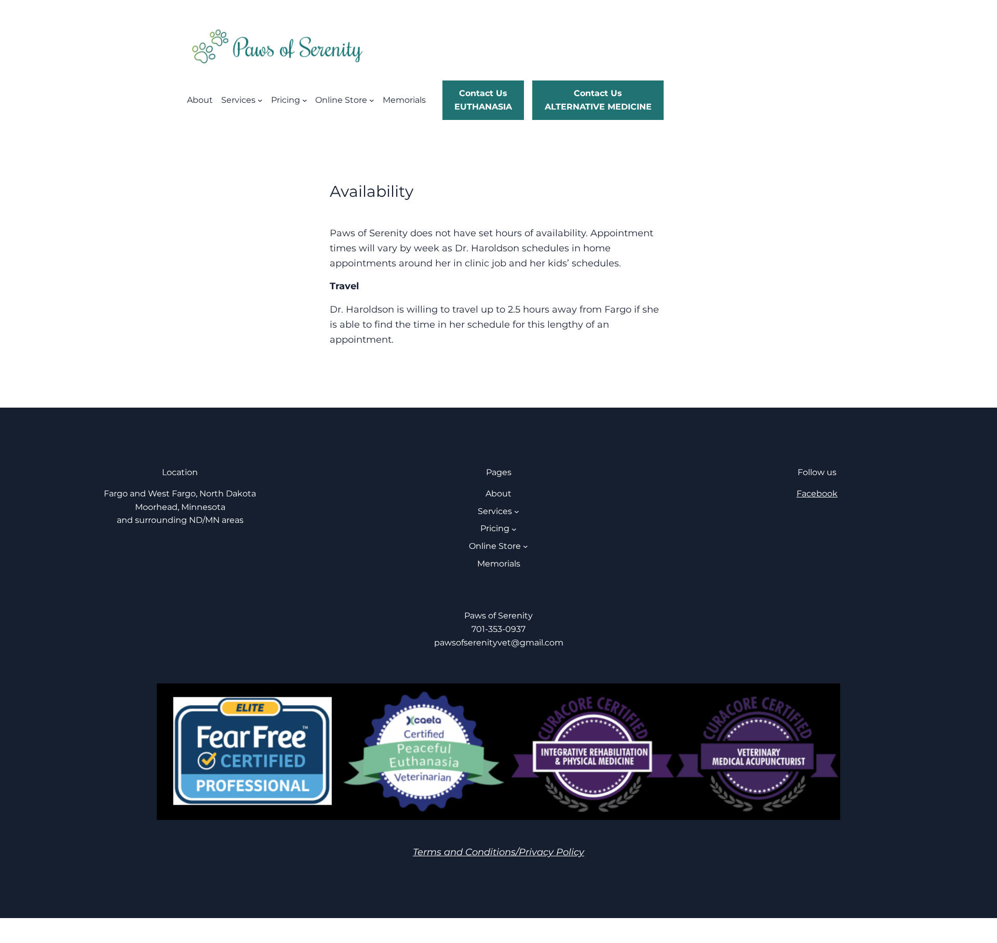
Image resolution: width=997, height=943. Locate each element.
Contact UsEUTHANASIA (483, 100)
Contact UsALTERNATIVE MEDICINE (598, 100)
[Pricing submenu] (304, 100)
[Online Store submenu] (371, 100)
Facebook (817, 494)
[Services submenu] (260, 100)
